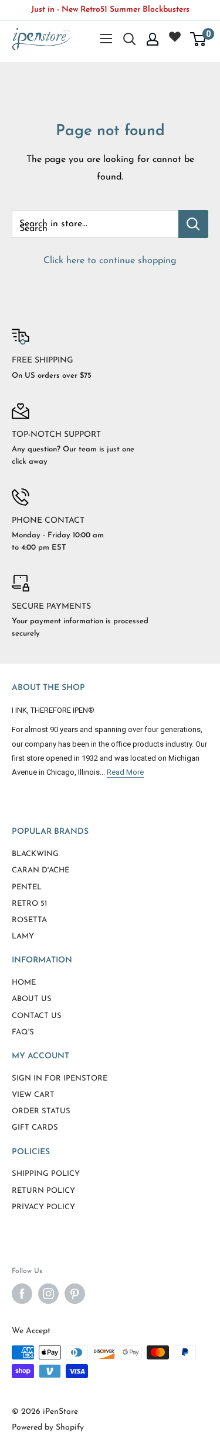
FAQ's (23, 1032)
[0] (198, 39)
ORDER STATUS (41, 1111)
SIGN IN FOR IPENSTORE (59, 1078)
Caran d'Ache (40, 870)
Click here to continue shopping (110, 260)
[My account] (152, 39)
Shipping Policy (46, 1174)
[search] (95, 224)
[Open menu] (106, 38)
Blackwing (35, 854)
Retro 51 (29, 903)
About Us (32, 999)
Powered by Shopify (48, 1427)
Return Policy (43, 1191)
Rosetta (29, 920)
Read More (125, 772)
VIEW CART (33, 1095)
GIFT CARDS (35, 1127)
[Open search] (129, 39)
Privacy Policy (43, 1207)
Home (24, 982)
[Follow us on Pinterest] (75, 1293)
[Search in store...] (193, 224)
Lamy (23, 936)
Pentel (27, 887)
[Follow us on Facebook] (22, 1293)
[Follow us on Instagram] (48, 1293)
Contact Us (37, 1016)
